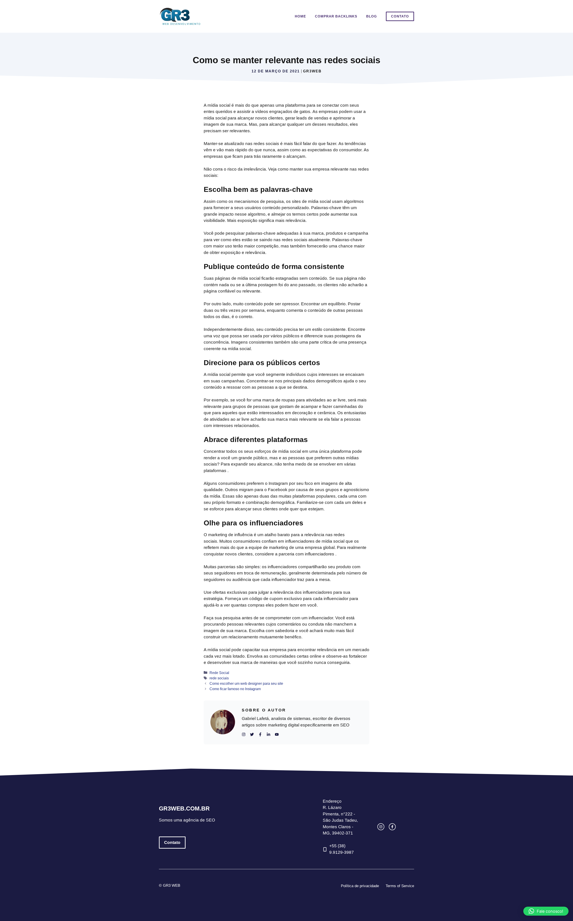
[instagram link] (380, 826)
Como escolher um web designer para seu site (246, 683)
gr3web (312, 71)
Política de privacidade (360, 886)
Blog (371, 16)
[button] (546, 911)
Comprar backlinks (336, 16)
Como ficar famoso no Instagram (235, 689)
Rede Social (219, 673)
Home (300, 16)
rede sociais (219, 678)
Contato (400, 16)
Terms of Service (400, 886)
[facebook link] (392, 826)
